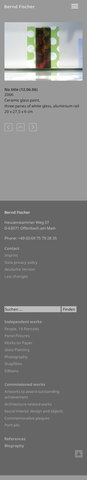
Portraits (12, 425)
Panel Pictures (17, 335)
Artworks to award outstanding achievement (31, 394)
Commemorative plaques (27, 418)
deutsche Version (19, 269)
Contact (11, 248)
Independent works (23, 321)
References (14, 438)
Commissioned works (24, 384)
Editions (11, 370)
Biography (14, 445)
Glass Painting (16, 349)
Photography (16, 356)
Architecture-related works (28, 404)
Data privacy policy (20, 262)
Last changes (16, 276)
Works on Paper (18, 342)
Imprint (11, 255)
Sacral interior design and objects (33, 411)
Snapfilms (13, 363)
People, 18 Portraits (21, 328)
